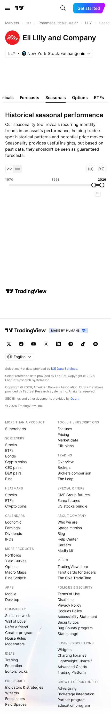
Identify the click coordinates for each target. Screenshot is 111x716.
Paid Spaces (15, 704)
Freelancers (15, 698)
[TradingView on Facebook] (21, 344)
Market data (68, 440)
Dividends (13, 533)
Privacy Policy (69, 605)
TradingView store (73, 566)
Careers (64, 545)
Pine (8, 479)
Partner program (71, 699)
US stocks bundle (72, 506)
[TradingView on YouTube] (33, 344)
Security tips (68, 622)
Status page (68, 633)
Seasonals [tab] (55, 97)
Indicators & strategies (24, 687)
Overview (66, 462)
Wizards (12, 693)
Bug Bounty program (75, 628)
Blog (61, 533)
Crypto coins (16, 462)
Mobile (10, 594)
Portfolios (13, 555)
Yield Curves (15, 561)
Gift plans (66, 446)
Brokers (64, 467)
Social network (17, 615)
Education (13, 665)
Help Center (68, 539)
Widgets (65, 649)
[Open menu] (7, 8)
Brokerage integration (76, 694)
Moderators (15, 644)
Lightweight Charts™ (75, 661)
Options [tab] (80, 97)
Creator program (19, 632)
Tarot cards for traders (77, 572)
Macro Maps (15, 572)
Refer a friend (16, 627)
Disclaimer (66, 599)
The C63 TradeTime (74, 578)
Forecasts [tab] (29, 97)
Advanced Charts (72, 666)
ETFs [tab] (99, 97)
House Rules (15, 638)
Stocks (11, 445)
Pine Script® (15, 578)
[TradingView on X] (8, 344)
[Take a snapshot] (101, 169)
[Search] (63, 8)
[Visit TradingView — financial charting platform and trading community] (26, 291)
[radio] (9, 169)
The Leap (66, 479)
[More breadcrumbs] (28, 23)
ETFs (9, 450)
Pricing (63, 434)
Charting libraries (72, 655)
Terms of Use (69, 594)
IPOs (9, 539)
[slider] (93, 185)
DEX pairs (13, 473)
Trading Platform (72, 672)
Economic (13, 522)
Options (11, 566)
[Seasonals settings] (90, 169)
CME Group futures (74, 495)
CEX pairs (13, 467)
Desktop (12, 599)
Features (65, 429)
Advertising (67, 688)
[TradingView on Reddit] (95, 344)
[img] (83, 53)
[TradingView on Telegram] (70, 344)
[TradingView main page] (19, 8)
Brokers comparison (74, 473)
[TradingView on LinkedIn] (58, 344)
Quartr (75, 398)
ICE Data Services (64, 369)
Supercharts (15, 429)
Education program (74, 705)
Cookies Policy (70, 611)
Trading (11, 660)
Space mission (70, 528)
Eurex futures (69, 500)
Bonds (10, 456)
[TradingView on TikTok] (83, 344)
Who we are (67, 522)
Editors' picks (16, 671)
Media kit (65, 550)
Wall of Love (15, 621)
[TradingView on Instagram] (46, 344)
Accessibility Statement (77, 616)
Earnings (12, 528)
